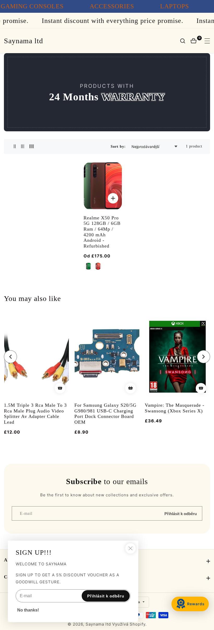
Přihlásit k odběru (180, 513)
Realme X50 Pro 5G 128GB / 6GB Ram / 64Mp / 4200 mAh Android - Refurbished (102, 232)
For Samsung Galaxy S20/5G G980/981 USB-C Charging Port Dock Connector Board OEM (105, 414)
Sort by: (118, 147)
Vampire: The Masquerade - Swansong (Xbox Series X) (174, 408)
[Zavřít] (130, 548)
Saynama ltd (98, 624)
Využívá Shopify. (129, 624)
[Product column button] (15, 146)
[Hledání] (185, 41)
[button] (10, 356)
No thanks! (28, 610)
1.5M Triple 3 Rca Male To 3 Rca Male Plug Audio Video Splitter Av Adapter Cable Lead (35, 414)
